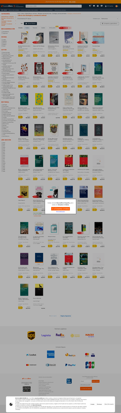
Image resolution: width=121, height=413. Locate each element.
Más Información (109, 404)
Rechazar (99, 404)
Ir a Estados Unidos (60, 209)
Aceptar (92, 404)
